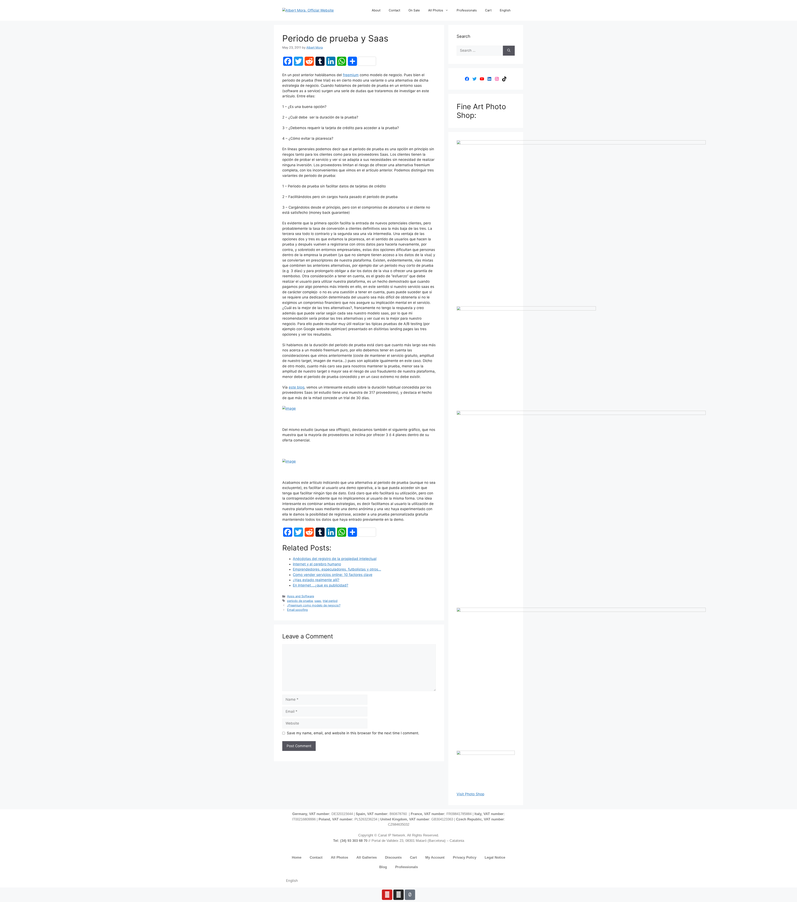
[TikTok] (504, 78)
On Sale (414, 10)
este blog (296, 387)
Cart (488, 10)
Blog (383, 867)
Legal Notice (495, 857)
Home (296, 857)
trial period (330, 601)
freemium (351, 75)
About (376, 10)
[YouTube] (481, 78)
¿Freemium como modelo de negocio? (313, 605)
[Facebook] (467, 78)
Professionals (467, 10)
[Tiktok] (410, 895)
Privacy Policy (464, 857)
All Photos (435, 10)
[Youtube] (387, 895)
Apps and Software (300, 596)
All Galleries (366, 857)
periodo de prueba (300, 601)
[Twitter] (474, 78)
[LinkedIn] (489, 78)
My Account (435, 857)
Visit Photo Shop (470, 794)
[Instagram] (496, 78)
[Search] (509, 51)
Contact (394, 10)
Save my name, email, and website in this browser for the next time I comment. (353, 733)
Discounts (393, 857)
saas (317, 601)
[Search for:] (480, 51)
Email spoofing (297, 609)
